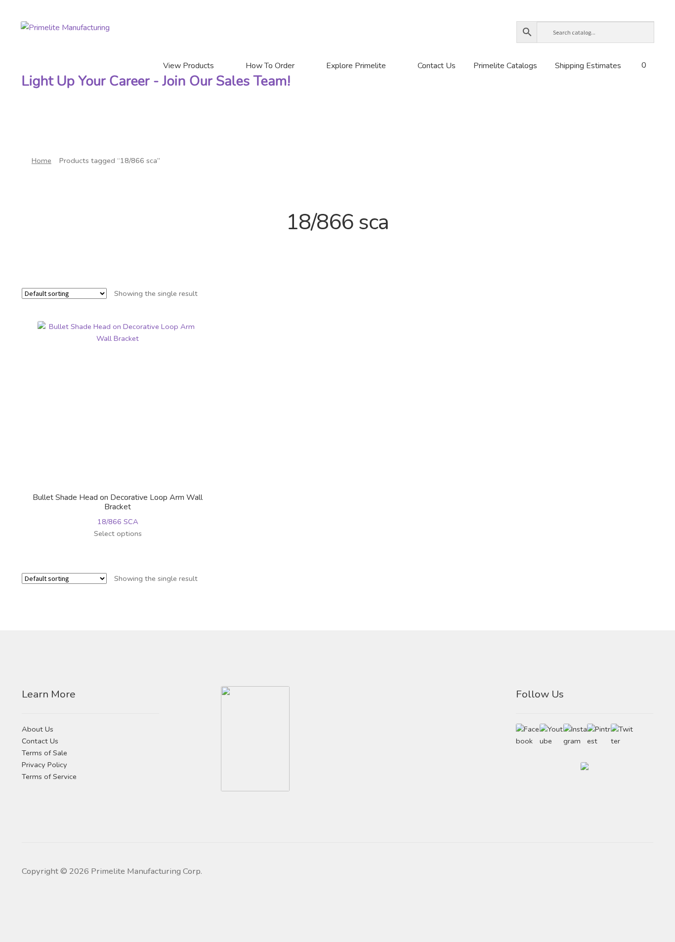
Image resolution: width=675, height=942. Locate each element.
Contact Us (437, 65)
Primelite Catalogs (505, 65)
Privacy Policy (44, 765)
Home (41, 160)
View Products (188, 65)
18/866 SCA (118, 509)
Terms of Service (49, 776)
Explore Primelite (356, 65)
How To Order (270, 65)
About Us (37, 729)
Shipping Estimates (588, 65)
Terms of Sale (44, 753)
